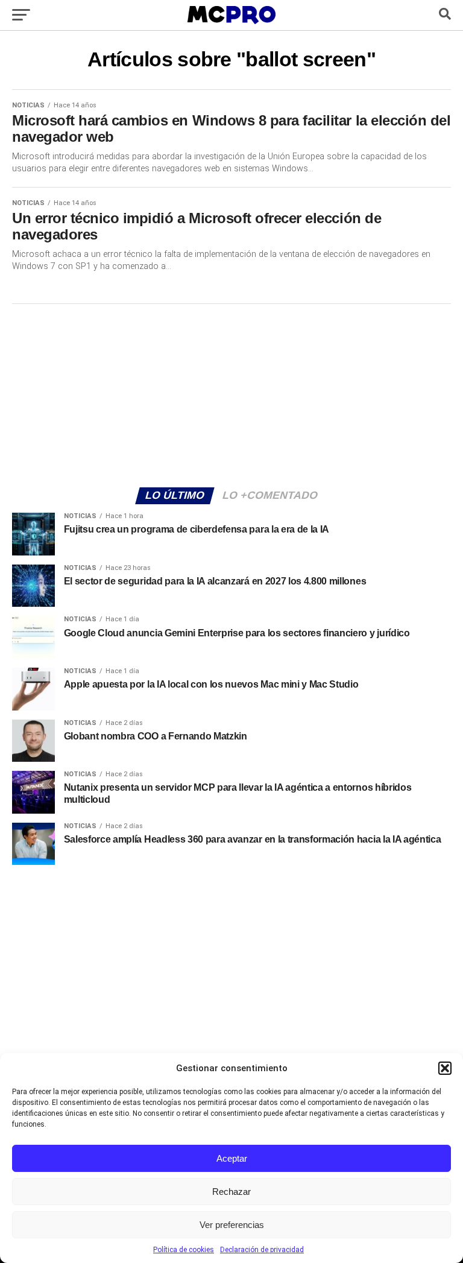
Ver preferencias (232, 1225)
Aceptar (231, 1158)
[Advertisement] (231, 393)
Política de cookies (183, 1250)
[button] (445, 1068)
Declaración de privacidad (262, 1250)
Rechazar (231, 1191)
